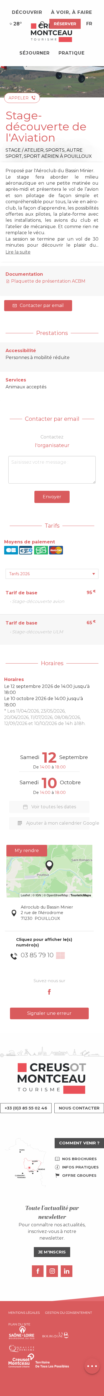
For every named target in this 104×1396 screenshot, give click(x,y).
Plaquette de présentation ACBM (47, 281)
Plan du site (19, 1324)
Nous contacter (79, 1108)
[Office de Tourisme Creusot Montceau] (52, 33)
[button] (42, 24)
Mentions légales (24, 1313)
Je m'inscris (52, 1252)
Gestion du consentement (68, 1313)
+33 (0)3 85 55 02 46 (26, 1108)
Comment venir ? (79, 1142)
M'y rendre (27, 850)
